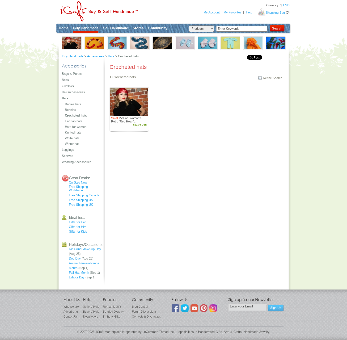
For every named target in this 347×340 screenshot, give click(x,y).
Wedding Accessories (76, 162)
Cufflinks (68, 86)
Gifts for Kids (78, 231)
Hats (111, 56)
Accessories (95, 56)
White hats (72, 138)
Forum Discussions (144, 311)
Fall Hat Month (79, 272)
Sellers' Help (91, 306)
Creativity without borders (99, 11)
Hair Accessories (73, 92)
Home (63, 28)
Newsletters (90, 316)
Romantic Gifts (112, 306)
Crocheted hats (76, 115)
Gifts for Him (77, 227)
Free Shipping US (81, 200)
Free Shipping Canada (84, 195)
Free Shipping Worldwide (78, 188)
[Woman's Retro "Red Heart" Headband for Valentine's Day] (129, 102)
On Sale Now (78, 182)
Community (157, 28)
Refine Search (272, 78)
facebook (175, 308)
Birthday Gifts (111, 316)
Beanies (70, 110)
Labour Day (77, 277)
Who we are (71, 306)
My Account (211, 12)
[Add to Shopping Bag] (138, 112)
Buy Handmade (85, 28)
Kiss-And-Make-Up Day (85, 249)
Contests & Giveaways (146, 316)
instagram (213, 308)
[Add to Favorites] (144, 112)
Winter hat (72, 144)
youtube (194, 308)
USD (286, 5)
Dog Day (75, 258)
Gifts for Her (77, 222)
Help (249, 12)
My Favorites (232, 12)
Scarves (67, 156)
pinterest (203, 308)
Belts (65, 80)
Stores (138, 28)
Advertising (70, 311)
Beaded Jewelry (113, 311)
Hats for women (75, 127)
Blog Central (140, 306)
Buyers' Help (91, 311)
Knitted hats (73, 132)
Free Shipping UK (81, 204)
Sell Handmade (115, 28)
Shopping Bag (275, 12)
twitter (185, 308)
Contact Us (70, 316)
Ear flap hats (73, 121)
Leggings (68, 149)
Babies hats (73, 104)
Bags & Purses (72, 74)
